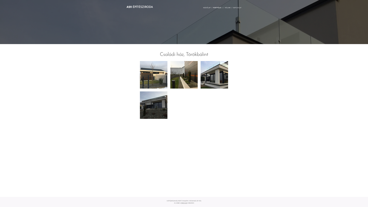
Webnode (184, 203)
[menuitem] (207, 7)
